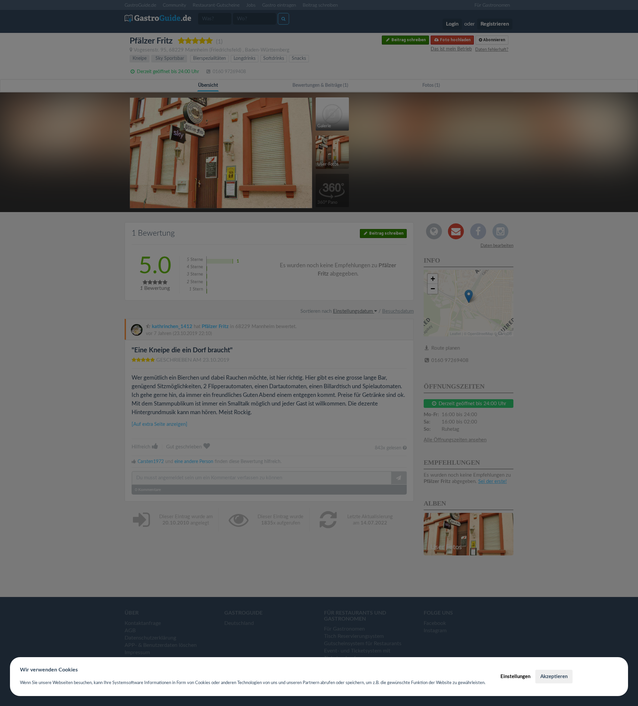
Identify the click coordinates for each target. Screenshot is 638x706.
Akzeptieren (554, 676)
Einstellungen (515, 676)
